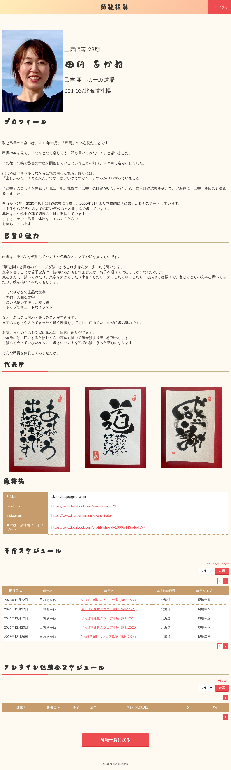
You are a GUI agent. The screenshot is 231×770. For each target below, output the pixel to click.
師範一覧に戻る (116, 739)
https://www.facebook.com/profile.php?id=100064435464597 (98, 527)
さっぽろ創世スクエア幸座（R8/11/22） (109, 600)
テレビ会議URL (137, 707)
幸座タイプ (204, 591)
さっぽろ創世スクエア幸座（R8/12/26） (109, 636)
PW (214, 707)
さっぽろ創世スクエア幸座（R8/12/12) (108, 618)
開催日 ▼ (53, 707)
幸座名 (109, 591)
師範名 (48, 591)
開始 (76, 707)
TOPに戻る (220, 7)
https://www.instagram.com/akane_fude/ (81, 515)
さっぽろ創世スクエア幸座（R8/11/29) (108, 609)
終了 (93, 707)
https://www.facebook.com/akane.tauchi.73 (83, 506)
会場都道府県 (165, 591)
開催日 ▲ (16, 591)
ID (187, 707)
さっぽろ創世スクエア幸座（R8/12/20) (108, 627)
